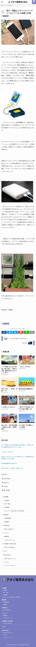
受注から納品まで (9, 529)
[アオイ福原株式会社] (18, 2)
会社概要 (6, 507)
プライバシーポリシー (10, 565)
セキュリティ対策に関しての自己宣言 (14, 511)
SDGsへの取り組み (9, 547)
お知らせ (6, 482)
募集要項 (6, 536)
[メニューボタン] (2, 2)
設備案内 (6, 521)
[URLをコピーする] (32, 332)
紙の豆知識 (7, 490)
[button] (4, 332)
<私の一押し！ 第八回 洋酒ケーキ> (12, 468)
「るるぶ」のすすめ (7, 452)
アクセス (6, 562)
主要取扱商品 (7, 518)
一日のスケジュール (9, 540)
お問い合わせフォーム (10, 558)
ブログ (5, 551)
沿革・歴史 (7, 504)
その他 (5, 486)
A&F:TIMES (5, 15)
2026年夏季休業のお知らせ (9, 463)
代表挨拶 (6, 500)
